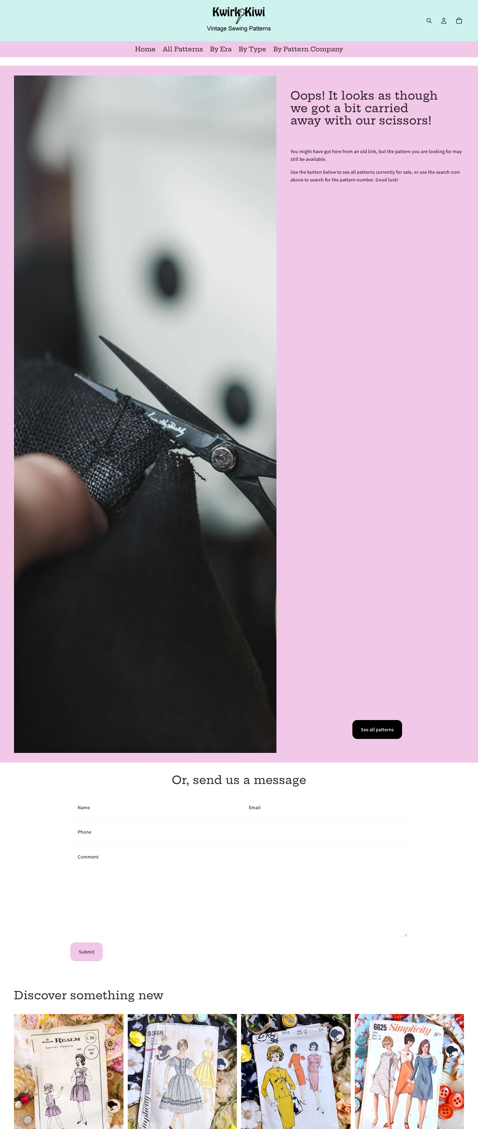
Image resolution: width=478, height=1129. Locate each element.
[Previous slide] (24, 1082)
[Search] (429, 20)
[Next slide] (113, 1082)
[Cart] (459, 20)
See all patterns (377, 729)
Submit (86, 952)
